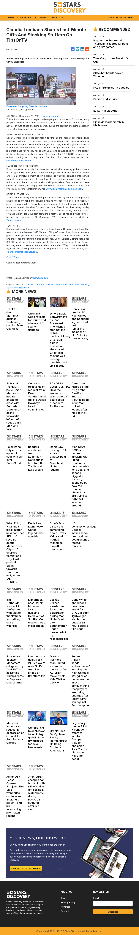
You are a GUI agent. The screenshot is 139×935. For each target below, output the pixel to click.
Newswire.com (50, 116)
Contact (65, 911)
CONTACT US (56, 17)
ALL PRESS (41, 17)
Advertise (65, 906)
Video (16, 257)
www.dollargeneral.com (18, 160)
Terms (64, 898)
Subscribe (113, 911)
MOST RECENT (24, 17)
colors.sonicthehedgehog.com (21, 251)
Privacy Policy (68, 902)
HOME (10, 17)
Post (8, 257)
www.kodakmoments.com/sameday (64, 188)
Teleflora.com (13, 220)
